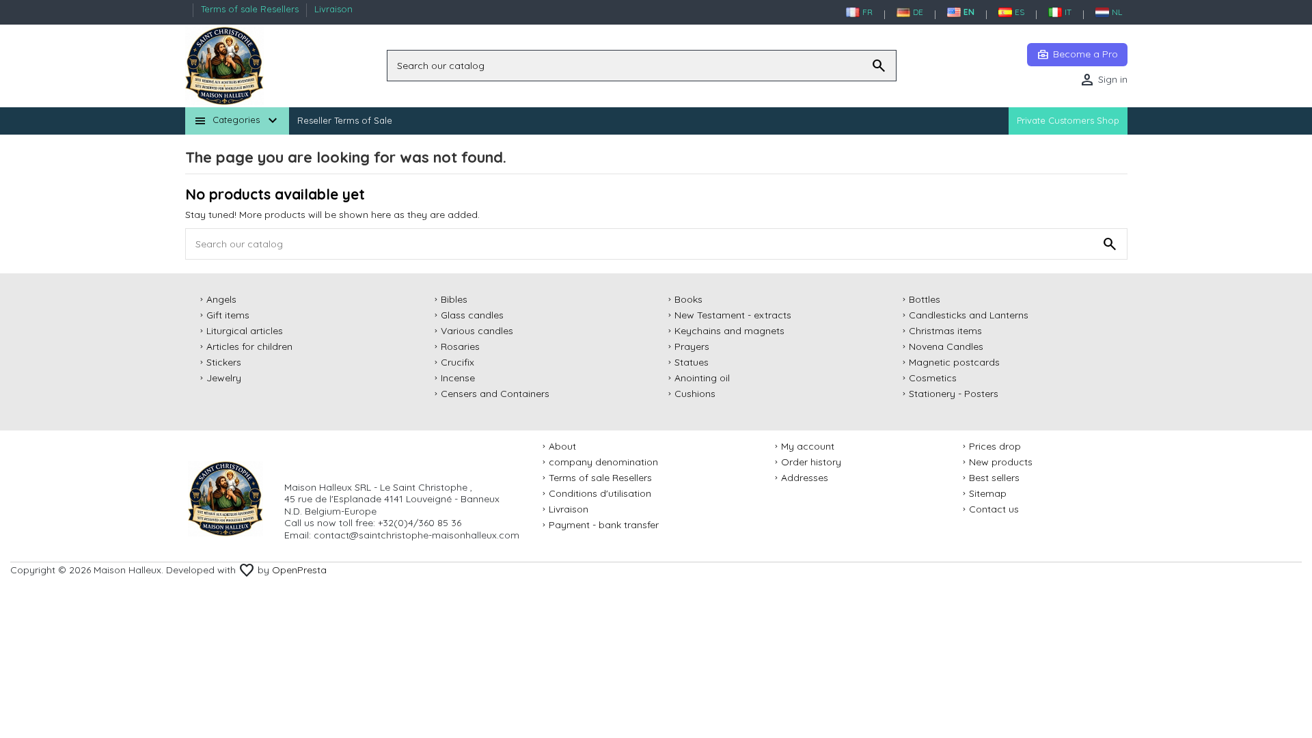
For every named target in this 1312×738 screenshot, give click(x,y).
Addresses (804, 478)
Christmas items (945, 331)
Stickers (223, 362)
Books (688, 299)
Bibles (454, 299)
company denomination (603, 462)
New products (1001, 462)
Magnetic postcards (954, 362)
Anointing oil (702, 378)
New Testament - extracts (732, 315)
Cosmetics (933, 378)
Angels (221, 299)
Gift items (227, 315)
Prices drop (995, 446)
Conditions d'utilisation (600, 494)
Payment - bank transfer (604, 525)
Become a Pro (1077, 54)
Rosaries (460, 347)
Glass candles (472, 315)
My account (807, 446)
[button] (237, 121)
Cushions (694, 394)
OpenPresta (299, 570)
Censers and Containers (495, 394)
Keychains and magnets (729, 331)
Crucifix (457, 362)
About (562, 446)
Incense (458, 378)
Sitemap (988, 494)
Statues (691, 362)
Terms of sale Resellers (251, 8)
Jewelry (223, 378)
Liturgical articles (244, 331)
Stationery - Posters (953, 394)
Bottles (924, 299)
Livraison (333, 8)
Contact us (994, 509)
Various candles (477, 331)
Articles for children (249, 347)
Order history (811, 462)
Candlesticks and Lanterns (968, 315)
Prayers (691, 347)
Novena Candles (946, 347)
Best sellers (994, 478)
